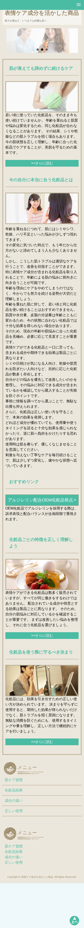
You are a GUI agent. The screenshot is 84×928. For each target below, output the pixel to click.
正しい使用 (14, 811)
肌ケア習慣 (14, 780)
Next (69, 43)
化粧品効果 (14, 790)
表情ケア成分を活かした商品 (42, 13)
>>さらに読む (42, 163)
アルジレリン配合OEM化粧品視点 (40, 500)
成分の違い (14, 800)
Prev (15, 43)
